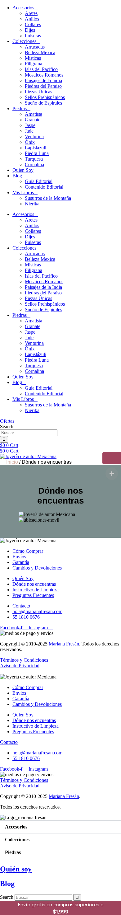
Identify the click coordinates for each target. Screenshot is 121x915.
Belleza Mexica (40, 52)
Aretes (31, 13)
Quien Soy (23, 170)
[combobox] (28, 432)
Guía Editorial (38, 181)
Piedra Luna (37, 153)
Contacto (9, 742)
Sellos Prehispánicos (45, 97)
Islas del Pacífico (41, 69)
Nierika (32, 203)
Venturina (34, 136)
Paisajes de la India (43, 80)
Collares (33, 24)
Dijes (30, 30)
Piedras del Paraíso (43, 86)
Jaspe (30, 125)
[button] (60, 827)
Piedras (19, 108)
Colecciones (24, 41)
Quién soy (16, 869)
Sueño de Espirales (43, 103)
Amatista (33, 114)
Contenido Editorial (44, 187)
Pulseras (33, 35)
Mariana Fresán (64, 643)
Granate (32, 119)
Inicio (12, 462)
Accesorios (23, 7)
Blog (17, 175)
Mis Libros (23, 192)
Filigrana (33, 63)
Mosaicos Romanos (44, 74)
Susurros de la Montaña (48, 198)
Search (6, 897)
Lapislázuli (35, 147)
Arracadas (35, 46)
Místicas (33, 58)
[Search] (4, 439)
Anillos (32, 18)
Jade (29, 131)
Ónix (30, 142)
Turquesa (34, 159)
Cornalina (34, 164)
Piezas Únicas (38, 91)
